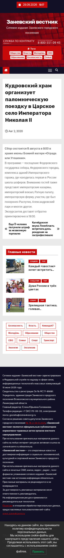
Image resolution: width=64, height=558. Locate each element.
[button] (57, 70)
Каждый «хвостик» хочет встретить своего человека (42, 270)
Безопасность (34, 57)
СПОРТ (33, 300)
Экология (13, 347)
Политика (7, 505)
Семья (48, 57)
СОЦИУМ (34, 261)
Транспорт (49, 340)
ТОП (43, 261)
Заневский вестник (32, 22)
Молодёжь (39, 53)
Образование (17, 57)
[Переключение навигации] (50, 70)
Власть (27, 53)
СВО (50, 53)
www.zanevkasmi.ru (14, 513)
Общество (15, 53)
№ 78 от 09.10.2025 (36, 423)
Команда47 (48, 325)
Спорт (35, 340)
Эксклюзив (29, 347)
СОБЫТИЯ (34, 281)
